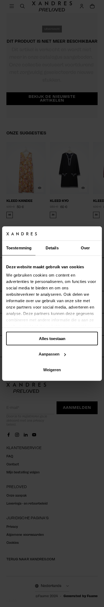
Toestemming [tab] (18, 247)
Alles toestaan (52, 338)
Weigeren (52, 369)
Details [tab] (52, 247)
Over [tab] (85, 247)
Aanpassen (49, 354)
